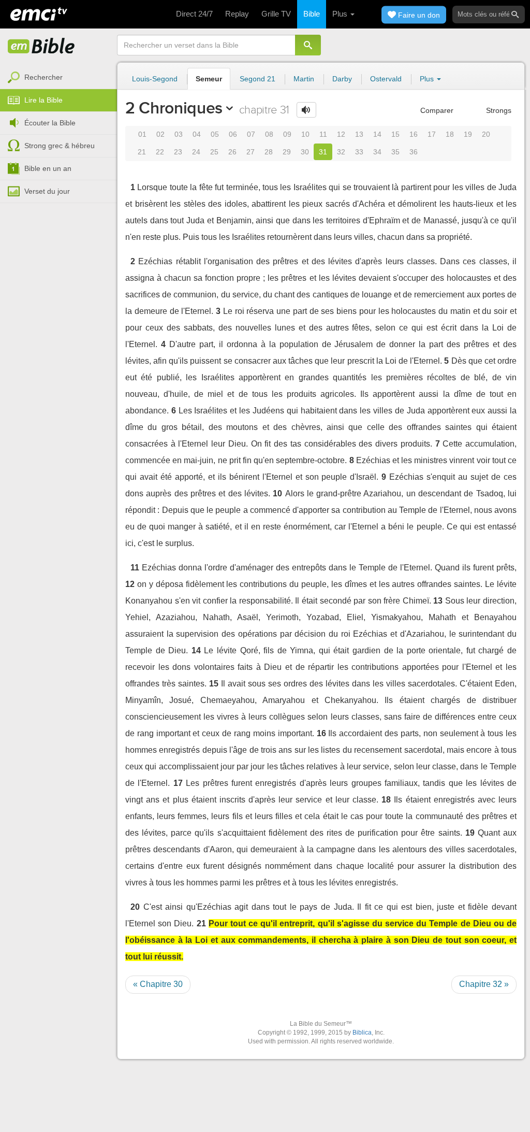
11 (323, 134)
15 (395, 134)
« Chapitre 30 (158, 984)
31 (323, 152)
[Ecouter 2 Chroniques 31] (306, 110)
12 (341, 134)
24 (196, 152)
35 (395, 152)
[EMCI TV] (38, 13)
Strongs (497, 110)
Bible (311, 13)
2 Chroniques (174, 107)
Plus (340, 13)
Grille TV (276, 13)
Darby (342, 79)
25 (214, 152)
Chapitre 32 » (484, 984)
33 (359, 152)
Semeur (209, 79)
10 (305, 134)
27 (250, 152)
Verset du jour (47, 191)
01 (142, 134)
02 (160, 134)
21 (142, 152)
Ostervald (386, 79)
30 (305, 152)
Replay (237, 13)
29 (287, 152)
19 (468, 134)
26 (232, 152)
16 (413, 134)
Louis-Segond (155, 79)
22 (160, 152)
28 (268, 152)
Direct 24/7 (194, 13)
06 (233, 134)
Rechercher (43, 77)
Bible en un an (47, 168)
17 (432, 134)
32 (341, 152)
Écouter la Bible (50, 123)
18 (450, 134)
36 (413, 152)
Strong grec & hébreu (59, 145)
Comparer (435, 110)
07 (251, 134)
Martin (303, 79)
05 (215, 134)
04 (197, 134)
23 (178, 152)
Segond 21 (257, 79)
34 (377, 152)
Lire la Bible (43, 100)
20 (486, 134)
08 (269, 134)
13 (359, 134)
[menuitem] (58, 77)
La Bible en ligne (41, 46)
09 (287, 134)
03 (178, 134)
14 (377, 134)
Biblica (362, 1032)
